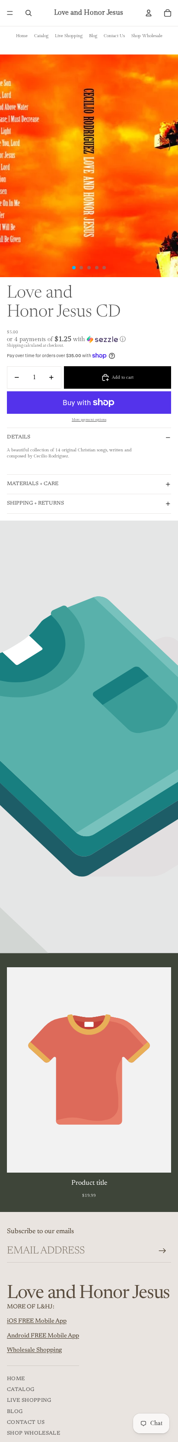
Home (22, 35)
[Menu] (10, 13)
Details (18, 437)
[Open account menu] (148, 12)
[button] (89, 339)
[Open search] (28, 12)
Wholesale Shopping (34, 1350)
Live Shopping (69, 35)
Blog (93, 35)
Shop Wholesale (146, 35)
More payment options (89, 420)
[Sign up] (162, 1251)
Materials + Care (32, 483)
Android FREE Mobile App (43, 1336)
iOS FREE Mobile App (37, 1321)
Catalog (41, 35)
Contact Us (114, 35)
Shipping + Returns (35, 503)
